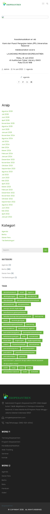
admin (6, 69)
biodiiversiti (32, 296)
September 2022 (8, 202)
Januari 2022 (7, 217)
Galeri (4, 492)
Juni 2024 (6, 144)
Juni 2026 (5, 117)
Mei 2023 (5, 180)
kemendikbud (8, 328)
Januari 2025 (7, 132)
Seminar (5, 454)
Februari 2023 (7, 190)
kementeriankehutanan (32, 332)
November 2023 (8, 162)
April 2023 (5, 184)
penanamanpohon (10, 348)
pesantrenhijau (9, 356)
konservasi (33, 336)
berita (21, 296)
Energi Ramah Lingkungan (13, 308)
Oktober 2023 (7, 165)
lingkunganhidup (34, 340)
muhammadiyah (18, 344)
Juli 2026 (5, 114)
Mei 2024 (5, 147)
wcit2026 (34, 372)
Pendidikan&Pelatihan (10, 446)
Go (45, 250)
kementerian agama (26, 328)
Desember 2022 (8, 193)
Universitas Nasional (11, 372)
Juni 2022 (5, 208)
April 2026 (6, 120)
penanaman (34, 344)
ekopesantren (23, 304)
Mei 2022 (5, 211)
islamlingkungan (18, 320)
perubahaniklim (28, 348)
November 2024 (8, 135)
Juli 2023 (5, 174)
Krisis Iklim (7, 340)
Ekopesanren (8, 304)
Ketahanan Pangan (10, 336)
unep (29, 368)
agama (31, 292)
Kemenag (30, 324)
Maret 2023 (6, 187)
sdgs (14, 368)
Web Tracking (7, 450)
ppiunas (22, 356)
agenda (26, 77)
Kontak (4, 457)
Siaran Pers (6, 237)
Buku (4, 484)
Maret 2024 (6, 150)
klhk (23, 336)
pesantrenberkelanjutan (25, 352)
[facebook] (18, 82)
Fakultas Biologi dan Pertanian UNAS (17, 316)
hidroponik (39, 316)
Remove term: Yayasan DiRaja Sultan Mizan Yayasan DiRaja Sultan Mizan (23, 362)
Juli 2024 (5, 141)
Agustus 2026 (7, 111)
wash (25, 372)
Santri (5, 368)
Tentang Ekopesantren (11, 438)
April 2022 (5, 214)
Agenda (29, 69)
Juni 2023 (5, 177)
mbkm (5, 344)
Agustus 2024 (7, 138)
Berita (4, 234)
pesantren (7, 352)
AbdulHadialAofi (9, 292)
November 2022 (8, 196)
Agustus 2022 (7, 205)
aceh (22, 292)
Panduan (5, 488)
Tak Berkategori (8, 240)
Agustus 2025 (7, 126)
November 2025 (8, 123)
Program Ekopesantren (11, 442)
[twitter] (23, 82)
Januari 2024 (7, 156)
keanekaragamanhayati (13, 324)
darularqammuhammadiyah (28, 300)
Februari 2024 (7, 153)
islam (5, 320)
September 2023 (8, 168)
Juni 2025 (5, 129)
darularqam (8, 300)
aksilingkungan (9, 296)
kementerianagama (11, 332)
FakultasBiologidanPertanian (14, 312)
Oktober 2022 (7, 199)
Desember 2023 (8, 159)
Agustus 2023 (7, 171)
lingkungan (19, 340)
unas (21, 368)
